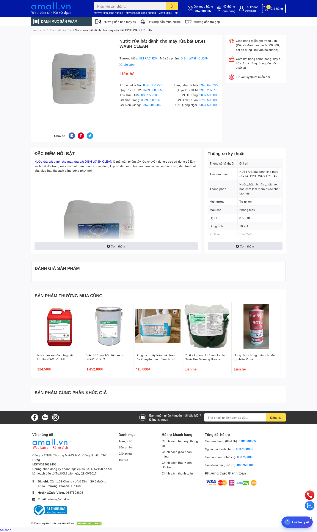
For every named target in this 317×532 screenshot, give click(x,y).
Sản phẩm (126, 447)
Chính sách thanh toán (177, 473)
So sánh (5, 530)
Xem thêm (118, 246)
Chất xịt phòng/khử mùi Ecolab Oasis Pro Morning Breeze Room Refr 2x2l (205, 359)
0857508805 (202, 11)
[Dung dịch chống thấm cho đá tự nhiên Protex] (256, 326)
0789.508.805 (152, 90)
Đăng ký (275, 417)
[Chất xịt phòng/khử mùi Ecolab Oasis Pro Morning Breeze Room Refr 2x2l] (207, 326)
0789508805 (247, 441)
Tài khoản (252, 7)
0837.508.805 (208, 95)
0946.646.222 (208, 85)
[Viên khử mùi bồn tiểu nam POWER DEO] (109, 326)
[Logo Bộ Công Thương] (49, 510)
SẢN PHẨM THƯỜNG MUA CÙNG (69, 295)
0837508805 (244, 449)
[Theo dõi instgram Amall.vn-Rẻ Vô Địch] (55, 417)
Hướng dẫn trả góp (207, 21)
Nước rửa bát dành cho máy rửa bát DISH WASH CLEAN (73, 161)
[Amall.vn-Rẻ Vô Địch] (58, 8)
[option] (73, 78)
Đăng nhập (250, 10)
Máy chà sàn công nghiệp (141, 12)
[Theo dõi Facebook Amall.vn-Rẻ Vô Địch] (34, 417)
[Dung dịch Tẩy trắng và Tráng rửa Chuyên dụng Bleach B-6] (158, 326)
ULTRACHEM (148, 58)
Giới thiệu (125, 453)
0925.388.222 (152, 85)
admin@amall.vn (59, 499)
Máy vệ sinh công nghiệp (108, 12)
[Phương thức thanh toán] (231, 482)
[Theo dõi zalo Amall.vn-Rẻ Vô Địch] (45, 417)
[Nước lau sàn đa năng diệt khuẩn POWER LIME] (59, 326)
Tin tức (123, 460)
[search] (172, 6)
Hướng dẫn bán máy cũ (120, 21)
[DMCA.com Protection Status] (89, 523)
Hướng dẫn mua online (165, 21)
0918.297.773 (208, 90)
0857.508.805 (150, 95)
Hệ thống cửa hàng (229, 9)
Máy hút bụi (165, 12)
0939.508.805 (150, 100)
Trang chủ (125, 441)
